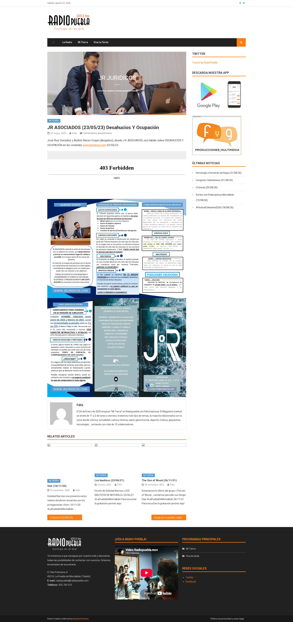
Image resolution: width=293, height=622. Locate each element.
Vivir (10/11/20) (56, 485)
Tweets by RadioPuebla (204, 62)
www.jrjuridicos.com (94, 145)
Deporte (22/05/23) (62, 517)
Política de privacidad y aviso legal (227, 618)
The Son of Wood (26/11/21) (159, 480)
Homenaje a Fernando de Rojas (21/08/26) (218, 172)
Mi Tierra (83, 42)
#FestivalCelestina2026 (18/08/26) (214, 207)
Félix (74, 133)
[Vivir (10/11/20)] (69, 459)
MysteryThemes (81, 618)
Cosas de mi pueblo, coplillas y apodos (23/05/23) (170, 517)
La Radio (67, 42)
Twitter (189, 577)
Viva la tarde (101, 42)
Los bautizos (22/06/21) (109, 480)
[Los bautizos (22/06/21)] (117, 457)
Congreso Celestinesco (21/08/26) (214, 180)
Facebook (191, 581)
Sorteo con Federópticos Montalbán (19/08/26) (215, 197)
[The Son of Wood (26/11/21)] (164, 457)
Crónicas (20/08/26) (207, 187)
